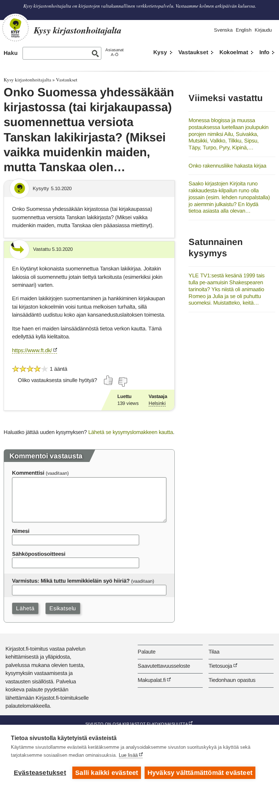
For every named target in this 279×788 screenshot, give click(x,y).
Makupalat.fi (152, 680)
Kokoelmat (233, 52)
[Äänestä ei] (122, 382)
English (243, 30)
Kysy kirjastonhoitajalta (27, 79)
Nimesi (20, 531)
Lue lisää (128, 755)
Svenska (223, 30)
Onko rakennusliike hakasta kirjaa (227, 165)
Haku (10, 53)
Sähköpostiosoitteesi (38, 554)
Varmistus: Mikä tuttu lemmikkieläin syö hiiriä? (71, 581)
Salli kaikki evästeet (106, 772)
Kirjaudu (263, 30)
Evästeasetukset (40, 772)
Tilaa (214, 651)
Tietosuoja (220, 666)
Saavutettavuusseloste (164, 666)
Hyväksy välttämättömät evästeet (199, 772)
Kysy (160, 52)
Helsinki (157, 403)
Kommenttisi (28, 473)
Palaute (146, 651)
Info (264, 52)
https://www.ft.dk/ (32, 350)
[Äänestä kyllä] (108, 380)
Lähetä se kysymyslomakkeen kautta (130, 432)
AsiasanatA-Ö (114, 52)
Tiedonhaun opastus (232, 680)
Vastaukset (193, 52)
